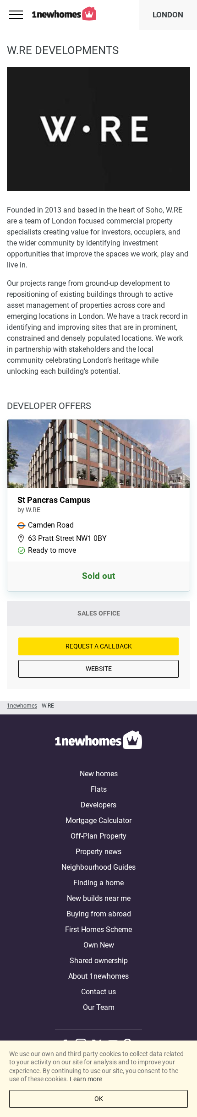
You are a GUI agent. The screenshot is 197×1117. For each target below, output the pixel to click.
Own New (98, 945)
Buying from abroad (98, 914)
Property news (98, 851)
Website (99, 668)
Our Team (99, 1007)
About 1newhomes (98, 976)
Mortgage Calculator (98, 820)
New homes (99, 773)
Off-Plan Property (98, 836)
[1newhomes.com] (98, 741)
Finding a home (98, 882)
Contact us (98, 991)
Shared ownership (99, 960)
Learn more (86, 1079)
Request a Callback (99, 646)
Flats (99, 789)
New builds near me (99, 898)
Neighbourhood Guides (98, 867)
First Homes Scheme (98, 929)
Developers (98, 805)
